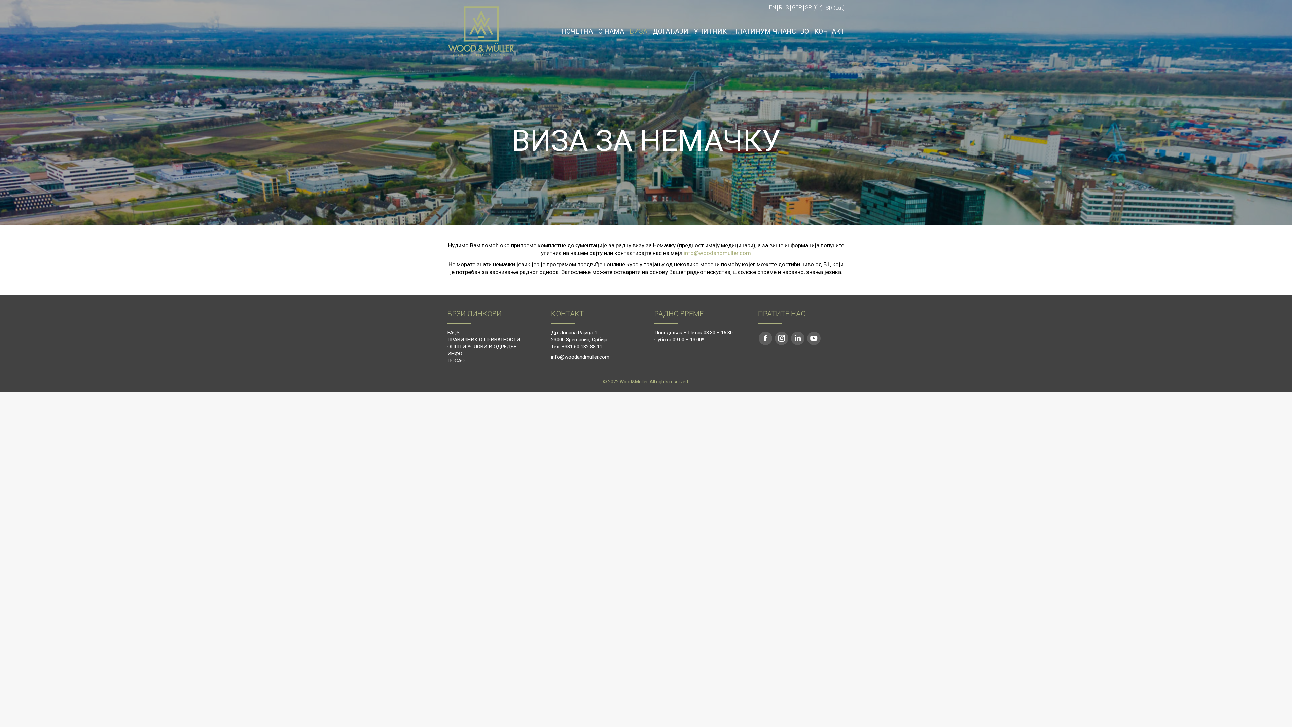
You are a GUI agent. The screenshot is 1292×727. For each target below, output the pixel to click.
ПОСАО (456, 361)
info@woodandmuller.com (717, 253)
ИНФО (454, 354)
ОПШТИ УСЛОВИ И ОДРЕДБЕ (481, 347)
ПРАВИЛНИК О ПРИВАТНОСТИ (483, 340)
